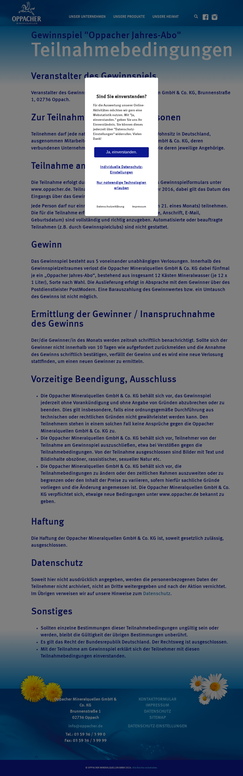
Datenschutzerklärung (110, 206)
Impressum (139, 206)
